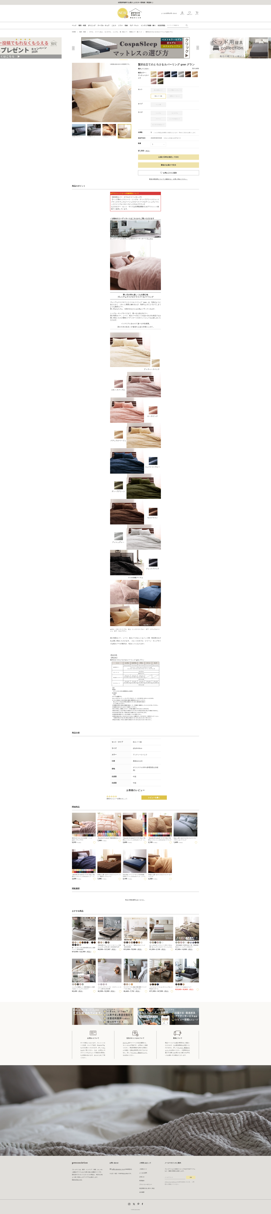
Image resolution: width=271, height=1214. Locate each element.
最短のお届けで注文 (168, 165)
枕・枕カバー (123, 32)
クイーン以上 (99, 32)
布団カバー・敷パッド (135, 32)
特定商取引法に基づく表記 (147, 1188)
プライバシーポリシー (145, 1184)
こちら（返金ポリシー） (140, 1052)
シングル (115, 32)
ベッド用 (158, 104)
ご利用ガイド (143, 1169)
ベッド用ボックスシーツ (175, 90)
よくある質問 (165, 13)
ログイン (125, 1043)
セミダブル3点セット (158, 124)
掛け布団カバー (158, 90)
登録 (191, 1177)
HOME (74, 32)
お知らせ (141, 1177)
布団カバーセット (175, 96)
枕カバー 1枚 (158, 96)
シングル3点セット (174, 119)
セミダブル (108, 32)
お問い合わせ (173, 13)
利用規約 (141, 1180)
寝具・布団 (82, 32)
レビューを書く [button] (154, 797)
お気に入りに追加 (170, 173)
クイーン (158, 119)
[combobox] (177, 25)
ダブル (91, 32)
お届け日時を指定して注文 (168, 157)
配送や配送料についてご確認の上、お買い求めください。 (168, 179)
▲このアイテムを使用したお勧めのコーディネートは (131, 238)
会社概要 (141, 1192)
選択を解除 (195, 68)
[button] (73, 48)
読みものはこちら (77, 1179)
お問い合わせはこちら (118, 1169)
